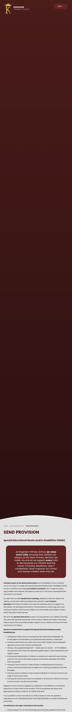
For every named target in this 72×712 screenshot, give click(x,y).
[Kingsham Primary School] (8, 8)
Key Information (17, 526)
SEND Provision (32, 526)
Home (6, 526)
